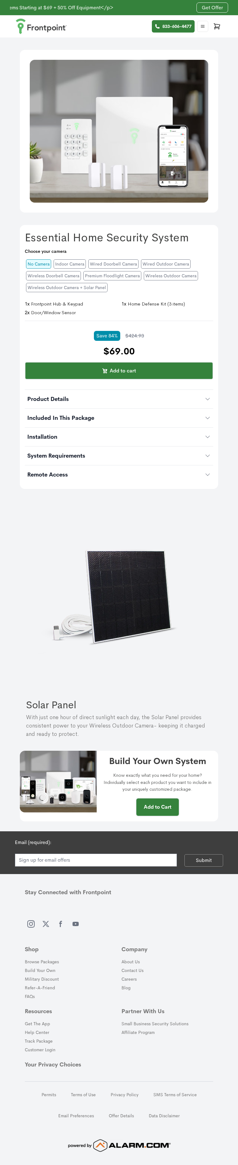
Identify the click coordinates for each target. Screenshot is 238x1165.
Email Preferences (76, 1116)
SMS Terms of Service (175, 1094)
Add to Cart (157, 807)
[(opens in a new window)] (31, 924)
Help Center (37, 1032)
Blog (125, 988)
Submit (204, 860)
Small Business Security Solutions (154, 1024)
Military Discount (42, 979)
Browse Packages (42, 962)
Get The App (37, 1024)
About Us (130, 962)
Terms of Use (83, 1094)
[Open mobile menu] (202, 26)
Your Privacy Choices (53, 1064)
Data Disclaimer (164, 1116)
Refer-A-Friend (40, 988)
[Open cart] (217, 26)
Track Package (39, 1041)
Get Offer (212, 7)
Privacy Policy (125, 1094)
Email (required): (33, 842)
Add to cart (123, 370)
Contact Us (132, 970)
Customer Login (40, 1050)
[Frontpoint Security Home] (41, 26)
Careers (129, 979)
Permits (49, 1094)
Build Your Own (40, 970)
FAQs (30, 996)
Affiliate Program (138, 1032)
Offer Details (121, 1116)
